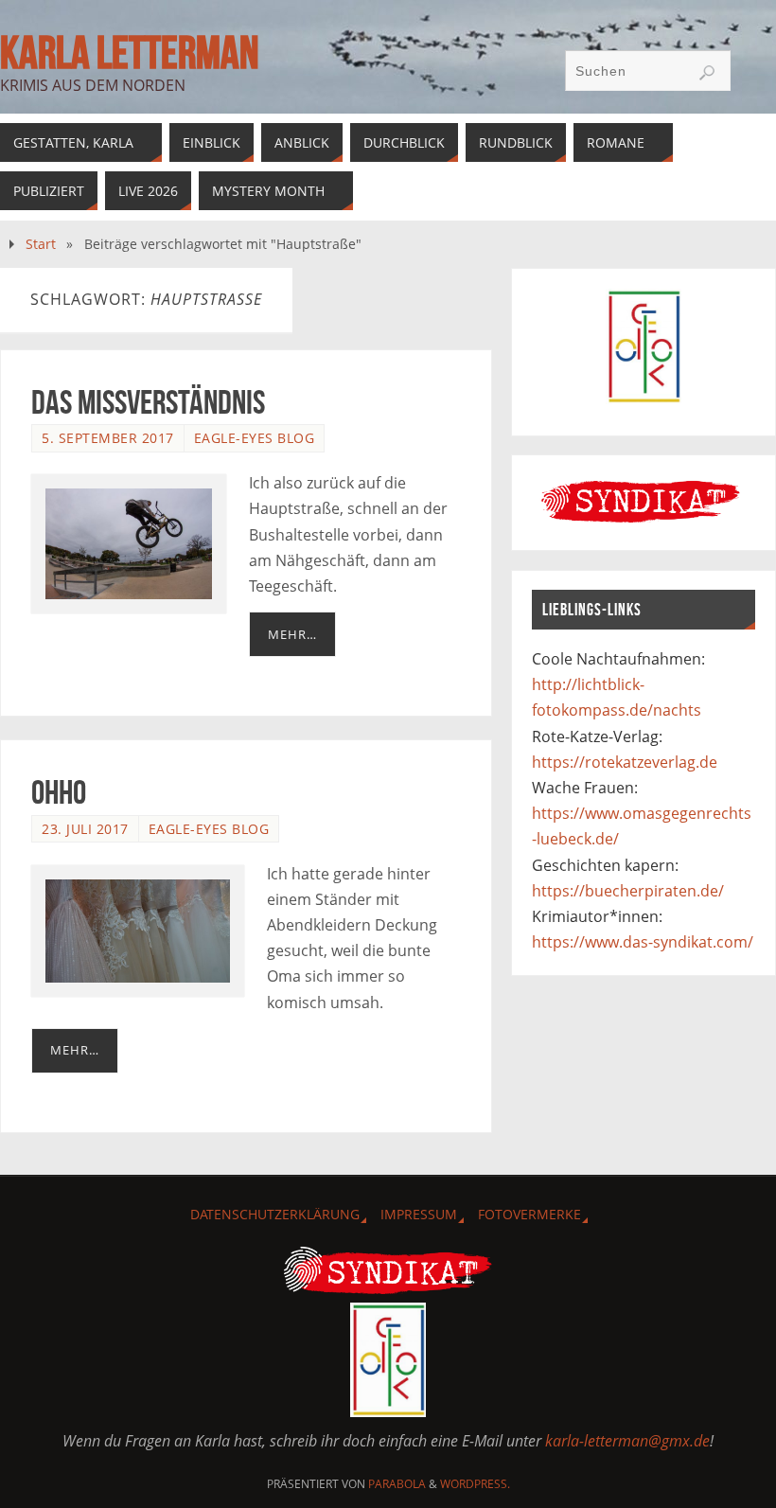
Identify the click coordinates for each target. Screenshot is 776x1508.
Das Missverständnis (148, 401)
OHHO (58, 791)
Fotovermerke (529, 1214)
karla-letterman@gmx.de (627, 1440)
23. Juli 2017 (85, 829)
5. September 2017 (108, 438)
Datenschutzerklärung (275, 1214)
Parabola (397, 1484)
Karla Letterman (129, 53)
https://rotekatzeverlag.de (624, 762)
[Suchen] (706, 72)
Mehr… (292, 634)
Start (41, 244)
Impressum (418, 1214)
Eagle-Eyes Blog (254, 438)
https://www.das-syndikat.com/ (642, 941)
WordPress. (475, 1484)
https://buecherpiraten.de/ (628, 890)
